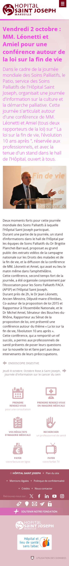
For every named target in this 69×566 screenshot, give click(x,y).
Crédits (26, 488)
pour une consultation (18, 406)
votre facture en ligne (18, 460)
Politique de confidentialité (49, 481)
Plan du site (52, 473)
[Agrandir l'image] (34, 187)
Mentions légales (19, 481)
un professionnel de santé (51, 434)
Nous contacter (43, 488)
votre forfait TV (51, 460)
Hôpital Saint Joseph (27, 473)
